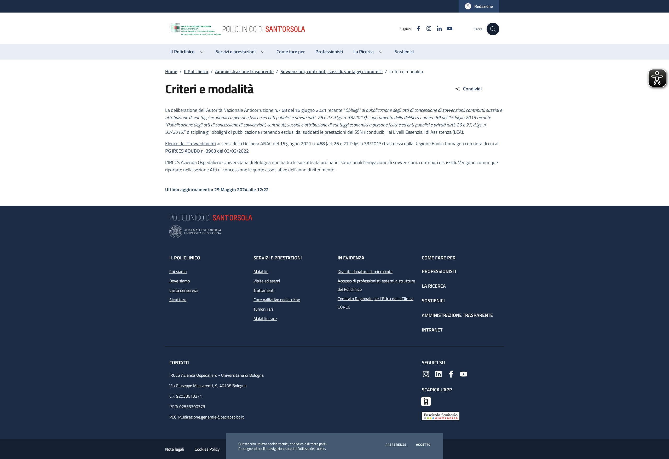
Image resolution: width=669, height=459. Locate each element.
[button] (479, 6)
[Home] (285, 29)
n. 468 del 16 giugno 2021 (299, 110)
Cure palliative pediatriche (276, 300)
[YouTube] (463, 373)
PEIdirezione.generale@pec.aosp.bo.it (211, 417)
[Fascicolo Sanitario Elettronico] (440, 415)
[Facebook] (451, 373)
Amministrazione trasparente (244, 71)
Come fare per (438, 257)
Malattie (260, 271)
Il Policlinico (196, 71)
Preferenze (396, 444)
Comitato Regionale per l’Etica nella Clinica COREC (375, 302)
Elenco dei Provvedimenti (190, 143)
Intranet (432, 329)
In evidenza (351, 257)
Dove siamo (179, 281)
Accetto (423, 444)
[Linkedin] (438, 373)
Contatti (179, 362)
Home (171, 71)
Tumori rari (263, 309)
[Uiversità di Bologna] (334, 231)
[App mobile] (426, 401)
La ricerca (434, 285)
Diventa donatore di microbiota (365, 271)
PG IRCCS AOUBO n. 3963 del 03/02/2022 (207, 150)
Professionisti (439, 271)
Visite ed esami (266, 281)
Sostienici (433, 300)
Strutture (177, 300)
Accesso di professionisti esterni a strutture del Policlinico (376, 285)
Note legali (174, 449)
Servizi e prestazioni (277, 257)
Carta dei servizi (183, 290)
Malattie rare (265, 318)
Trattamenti (264, 290)
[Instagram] (426, 373)
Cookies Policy (207, 449)
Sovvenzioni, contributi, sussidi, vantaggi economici (331, 71)
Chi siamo (178, 271)
